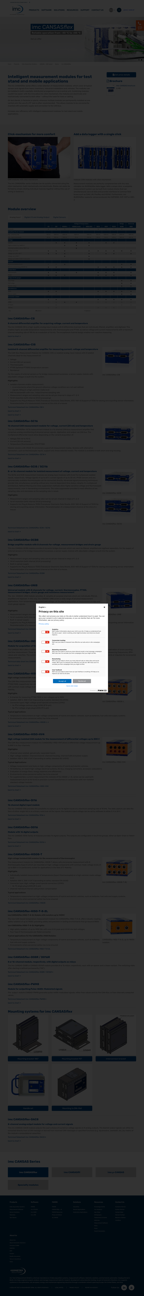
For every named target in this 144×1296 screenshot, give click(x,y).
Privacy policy (44, 624)
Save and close (72, 686)
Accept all (62, 681)
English (42, 607)
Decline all (82, 681)
